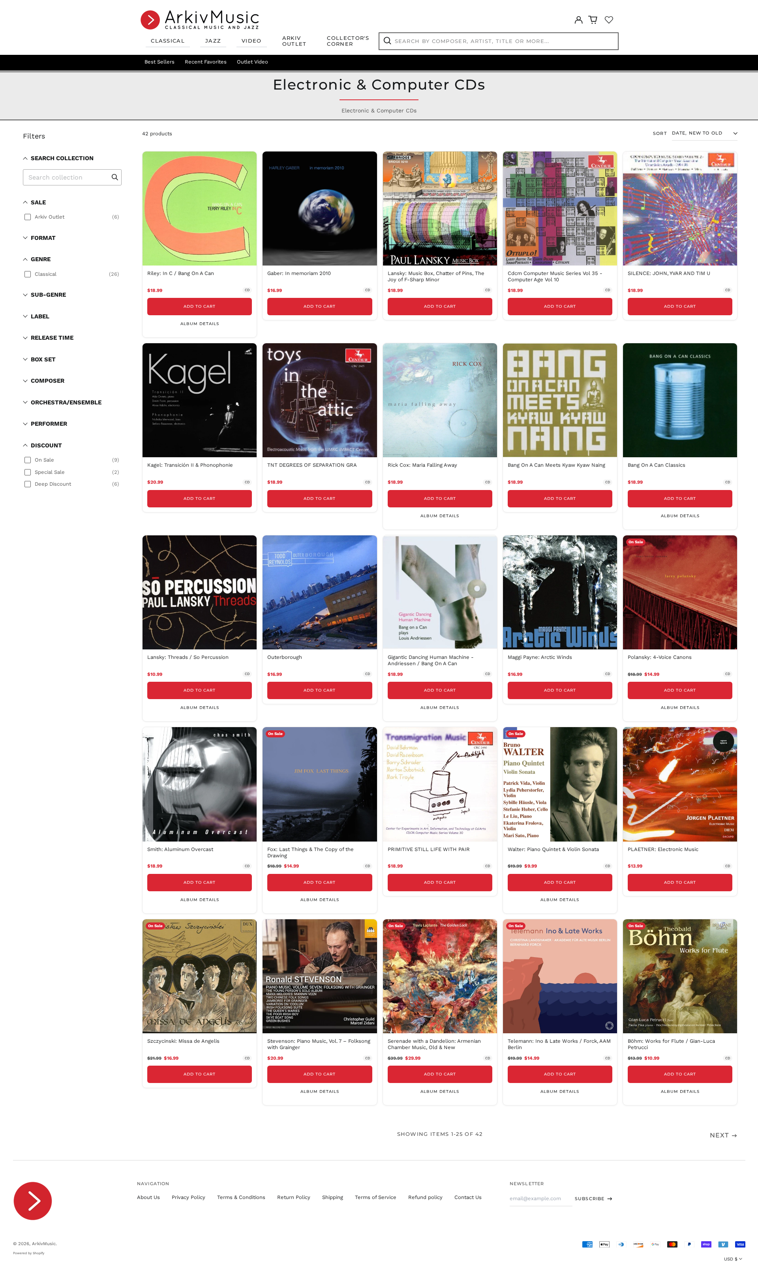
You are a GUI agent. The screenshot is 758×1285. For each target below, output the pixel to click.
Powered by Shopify (28, 1253)
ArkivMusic (44, 1243)
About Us (148, 1197)
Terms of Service (375, 1197)
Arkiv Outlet (294, 41)
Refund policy (425, 1197)
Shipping (332, 1197)
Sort (660, 133)
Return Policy (293, 1197)
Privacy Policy (188, 1197)
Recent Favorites (206, 62)
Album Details (199, 323)
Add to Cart (200, 306)
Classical (168, 40)
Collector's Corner (348, 41)
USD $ (730, 1259)
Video (252, 40)
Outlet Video (252, 62)
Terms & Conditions (241, 1197)
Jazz (213, 40)
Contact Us (468, 1197)
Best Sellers (159, 62)
